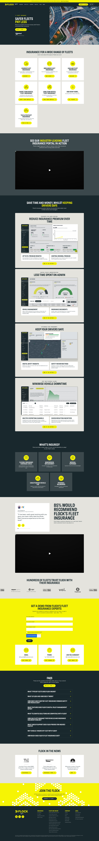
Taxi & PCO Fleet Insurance (53, 830)
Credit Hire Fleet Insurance (53, 815)
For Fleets (39, 814)
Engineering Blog (68, 822)
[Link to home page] (11, 4)
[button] (19, 528)
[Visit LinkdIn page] (16, 816)
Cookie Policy (77, 815)
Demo (66, 815)
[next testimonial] (23, 525)
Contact (36, 4)
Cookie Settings (78, 812)
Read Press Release (65, 1)
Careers (31, 4)
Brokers (21, 4)
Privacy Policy (77, 814)
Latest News (67, 817)
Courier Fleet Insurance (53, 814)
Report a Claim (39, 817)
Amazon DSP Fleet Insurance (54, 812)
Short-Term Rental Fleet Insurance (55, 828)
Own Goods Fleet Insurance (54, 825)
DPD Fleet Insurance (52, 817)
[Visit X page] (19, 816)
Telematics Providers (41, 815)
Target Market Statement (79, 817)
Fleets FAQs (67, 820)
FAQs (40, 4)
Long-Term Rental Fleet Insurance (54, 822)
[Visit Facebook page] (23, 816)
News (44, 4)
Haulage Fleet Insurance (53, 820)
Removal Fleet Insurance (53, 827)
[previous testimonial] (19, 525)
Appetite (26, 4)
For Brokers (39, 812)
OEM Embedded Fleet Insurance (54, 823)
